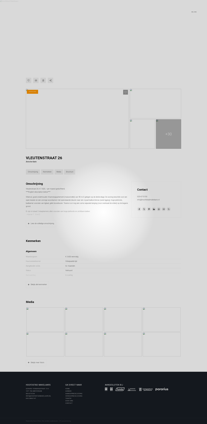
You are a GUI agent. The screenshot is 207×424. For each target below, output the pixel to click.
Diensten (47, 9)
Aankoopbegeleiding (73, 393)
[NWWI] (132, 389)
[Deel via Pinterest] (149, 209)
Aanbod (37, 9)
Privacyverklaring (65, 421)
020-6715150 (194, 10)
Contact (68, 9)
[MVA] (111, 389)
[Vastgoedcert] (146, 389)
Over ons (58, 9)
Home (29, 9)
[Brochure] (43, 80)
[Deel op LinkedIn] (154, 209)
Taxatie (68, 398)
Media (59, 172)
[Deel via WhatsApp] (159, 209)
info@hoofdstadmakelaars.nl (148, 200)
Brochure (69, 172)
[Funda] (120, 389)
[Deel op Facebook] (139, 209)
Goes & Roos (37, 421)
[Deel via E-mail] (164, 209)
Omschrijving (33, 172)
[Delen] (50, 80)
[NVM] (106, 389)
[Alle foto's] (36, 80)
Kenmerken (47, 172)
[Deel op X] (144, 209)
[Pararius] (161, 389)
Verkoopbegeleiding (73, 396)
